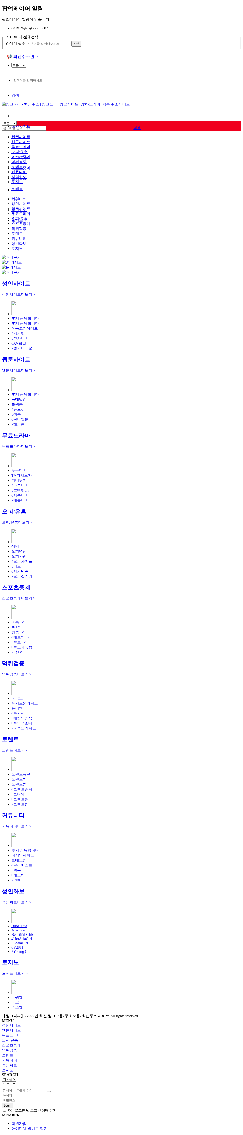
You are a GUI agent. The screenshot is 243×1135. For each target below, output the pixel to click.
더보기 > (18, 294)
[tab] (121, 1025)
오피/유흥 (19, 152)
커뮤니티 (19, 199)
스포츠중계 (20, 157)
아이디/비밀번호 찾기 (29, 1128)
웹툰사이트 (20, 142)
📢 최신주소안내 (23, 56)
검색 (15, 95)
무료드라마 (20, 147)
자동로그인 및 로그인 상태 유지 (31, 1110)
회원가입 (19, 1123)
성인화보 (19, 177)
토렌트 (17, 189)
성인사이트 (20, 126)
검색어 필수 (16, 43)
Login (7, 1105)
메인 (15, 199)
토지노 (17, 182)
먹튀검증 (19, 162)
